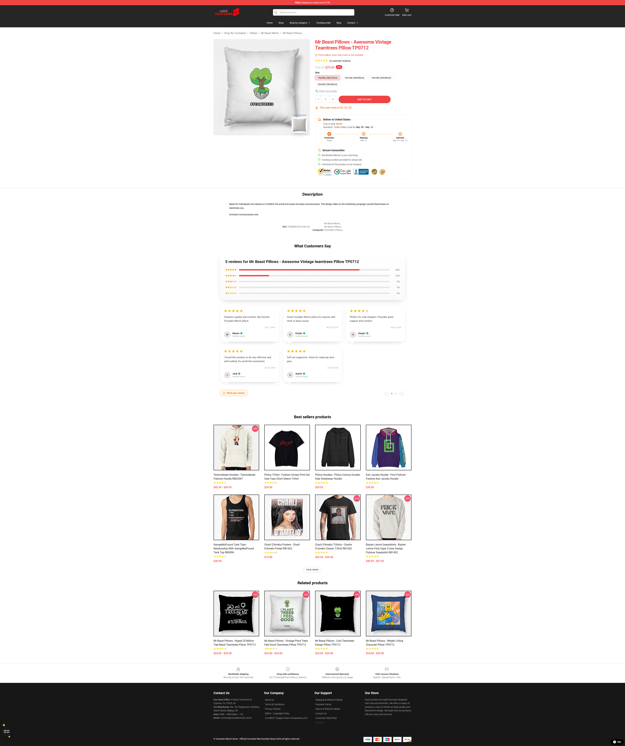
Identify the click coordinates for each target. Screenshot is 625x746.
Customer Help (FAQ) (326, 718)
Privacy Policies (273, 709)
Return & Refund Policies (327, 709)
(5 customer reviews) (340, 61)
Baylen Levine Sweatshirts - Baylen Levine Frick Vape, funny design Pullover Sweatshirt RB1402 (386, 548)
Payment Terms (323, 704)
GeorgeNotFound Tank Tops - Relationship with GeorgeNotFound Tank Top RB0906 (234, 548)
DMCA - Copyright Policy (277, 713)
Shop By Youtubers (235, 33)
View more (312, 570)
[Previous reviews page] (386, 394)
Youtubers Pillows (333, 230)
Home (217, 33)
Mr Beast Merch (270, 33)
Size (317, 72)
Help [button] (619, 742)
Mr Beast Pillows (292, 33)
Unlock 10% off (6, 731)
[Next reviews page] (402, 394)
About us (269, 699)
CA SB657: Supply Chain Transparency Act (286, 718)
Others (253, 33)
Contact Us (321, 713)
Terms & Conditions (275, 704)
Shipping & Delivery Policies (329, 699)
